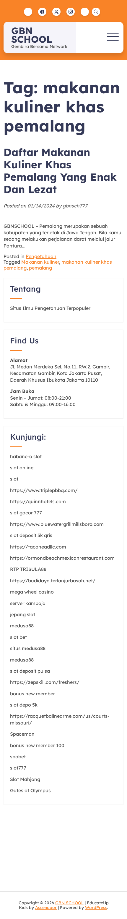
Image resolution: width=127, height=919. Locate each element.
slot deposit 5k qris (31, 535)
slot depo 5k (24, 705)
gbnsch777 (75, 206)
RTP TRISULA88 (28, 569)
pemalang (40, 268)
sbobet (18, 757)
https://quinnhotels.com (38, 501)
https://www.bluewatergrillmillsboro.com (57, 524)
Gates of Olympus (30, 790)
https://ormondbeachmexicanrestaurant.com (62, 558)
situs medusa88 (27, 648)
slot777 (18, 768)
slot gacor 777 (26, 513)
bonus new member (32, 694)
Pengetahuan (41, 256)
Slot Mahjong (25, 779)
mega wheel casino (32, 592)
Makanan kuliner (40, 262)
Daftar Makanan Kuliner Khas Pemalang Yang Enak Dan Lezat (60, 171)
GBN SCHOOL (31, 35)
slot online (21, 468)
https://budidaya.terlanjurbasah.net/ (52, 581)
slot (14, 479)
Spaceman (22, 734)
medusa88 (22, 626)
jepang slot (22, 614)
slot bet (18, 637)
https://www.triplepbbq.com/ (44, 490)
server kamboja (27, 603)
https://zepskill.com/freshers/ (44, 682)
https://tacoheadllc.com (38, 547)
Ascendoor (46, 907)
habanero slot (26, 456)
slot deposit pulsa (30, 671)
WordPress (96, 907)
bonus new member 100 (37, 745)
